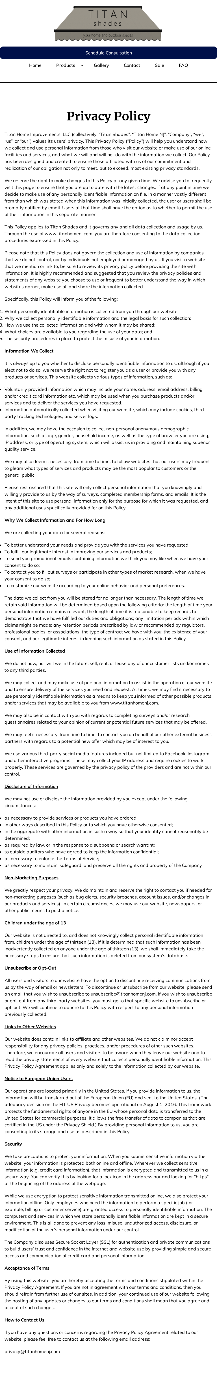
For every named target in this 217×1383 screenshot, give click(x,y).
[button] (108, 53)
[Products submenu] (82, 65)
